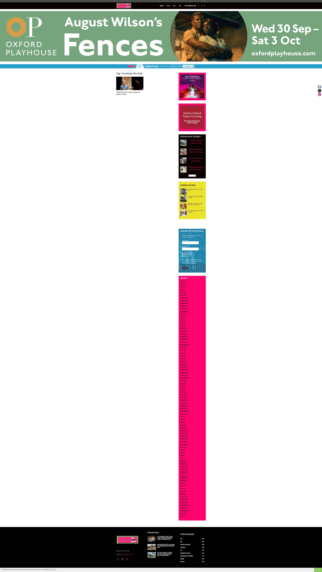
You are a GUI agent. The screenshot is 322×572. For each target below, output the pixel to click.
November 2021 (184, 439)
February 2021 (184, 463)
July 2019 (182, 516)
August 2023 (183, 381)
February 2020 (184, 497)
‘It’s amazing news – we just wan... (195, 189)
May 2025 (182, 322)
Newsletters (187, 254)
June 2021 (182, 452)
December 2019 (184, 502)
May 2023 (182, 389)
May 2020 (182, 488)
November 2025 (184, 306)
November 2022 (184, 405)
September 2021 (184, 444)
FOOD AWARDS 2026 (190, 6)
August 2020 (183, 480)
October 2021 (183, 441)
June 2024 (182, 353)
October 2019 (183, 508)
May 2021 (182, 455)
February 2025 (184, 331)
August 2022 (183, 414)
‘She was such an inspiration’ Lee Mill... (195, 196)
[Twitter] (204, 5)
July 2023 (182, 383)
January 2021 (184, 466)
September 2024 (184, 345)
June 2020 (182, 486)
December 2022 (184, 403)
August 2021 (183, 447)
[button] (204, 1)
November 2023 (184, 372)
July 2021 (182, 450)
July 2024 (182, 350)
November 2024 (184, 339)
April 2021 (183, 458)
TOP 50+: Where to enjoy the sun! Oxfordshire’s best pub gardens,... (164, 554)
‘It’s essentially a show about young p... (195, 211)
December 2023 (184, 369)
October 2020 (183, 475)
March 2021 (183, 461)
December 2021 (184, 436)
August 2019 (183, 513)
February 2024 (184, 364)
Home (161, 6)
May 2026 (182, 289)
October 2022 (183, 408)
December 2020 (184, 469)
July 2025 (182, 317)
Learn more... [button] (53, 569)
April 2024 (183, 358)
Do (180, 6)
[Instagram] (201, 5)
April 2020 (183, 491)
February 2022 (184, 430)
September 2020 (184, 477)
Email (184, 246)
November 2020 (184, 472)
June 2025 (182, 320)
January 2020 (184, 499)
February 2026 (184, 298)
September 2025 (184, 311)
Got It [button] (318, 569)
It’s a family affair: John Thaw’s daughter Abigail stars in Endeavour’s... (165, 538)
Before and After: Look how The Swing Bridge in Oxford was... (166, 546)
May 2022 (182, 422)
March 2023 (183, 394)
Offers (185, 256)
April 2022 (183, 425)
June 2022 (182, 419)
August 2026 (183, 281)
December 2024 (184, 336)
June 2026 (182, 287)
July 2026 (182, 284)
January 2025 (184, 334)
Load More (192, 175)
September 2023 (184, 378)
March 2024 (183, 361)
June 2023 (182, 386)
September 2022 (184, 411)
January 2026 (184, 300)
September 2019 (184, 510)
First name (185, 240)
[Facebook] (199, 5)
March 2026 (183, 295)
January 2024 (184, 367)
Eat (174, 6)
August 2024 (183, 347)
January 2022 (184, 433)
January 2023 (184, 400)
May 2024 (182, 356)
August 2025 (183, 314)
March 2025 (183, 328)
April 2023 (183, 392)
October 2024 (183, 342)
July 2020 (182, 483)
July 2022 (182, 416)
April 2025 (183, 325)
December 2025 (184, 303)
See (168, 6)
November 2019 (184, 505)
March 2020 (183, 494)
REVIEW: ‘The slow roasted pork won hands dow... (195, 204)
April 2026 (183, 292)
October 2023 (183, 375)
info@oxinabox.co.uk (128, 554)
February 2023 (184, 397)
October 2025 (183, 309)
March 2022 (183, 428)
